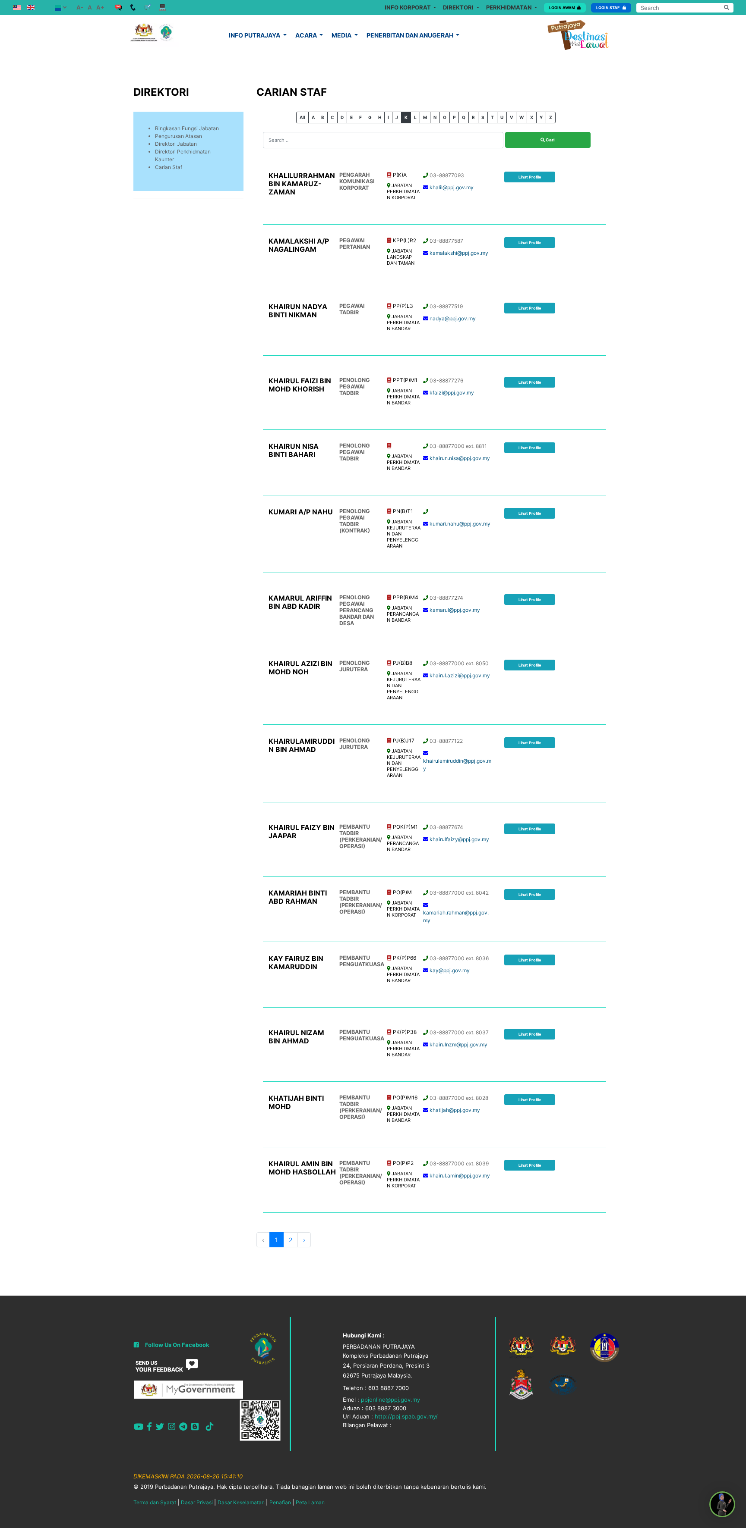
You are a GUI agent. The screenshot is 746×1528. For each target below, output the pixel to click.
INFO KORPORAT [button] (408, 7)
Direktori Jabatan (176, 144)
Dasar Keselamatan (241, 1502)
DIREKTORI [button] (459, 7)
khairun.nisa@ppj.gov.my (460, 458)
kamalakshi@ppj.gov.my (459, 253)
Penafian (280, 1502)
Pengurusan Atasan (178, 136)
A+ (100, 7)
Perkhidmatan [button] (509, 7)
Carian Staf (168, 167)
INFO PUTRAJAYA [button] (255, 35)
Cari (550, 139)
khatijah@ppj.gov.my (455, 1110)
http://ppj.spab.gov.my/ (406, 1416)
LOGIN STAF (608, 7)
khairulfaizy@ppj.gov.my (459, 839)
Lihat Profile (529, 177)
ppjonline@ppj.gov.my (390, 1399)
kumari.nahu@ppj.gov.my (460, 523)
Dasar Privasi (197, 1502)
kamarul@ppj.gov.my (455, 610)
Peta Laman (310, 1502)
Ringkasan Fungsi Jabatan (187, 128)
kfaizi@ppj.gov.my (452, 392)
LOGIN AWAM (562, 7)
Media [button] (342, 35)
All (302, 117)
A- (79, 7)
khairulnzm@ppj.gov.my (458, 1044)
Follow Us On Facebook (177, 1344)
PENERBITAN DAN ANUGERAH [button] (411, 35)
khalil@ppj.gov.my (452, 187)
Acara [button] (306, 35)
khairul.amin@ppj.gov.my (460, 1175)
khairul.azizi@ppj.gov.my (460, 675)
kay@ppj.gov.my (450, 970)
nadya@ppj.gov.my (453, 318)
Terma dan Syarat (154, 1502)
